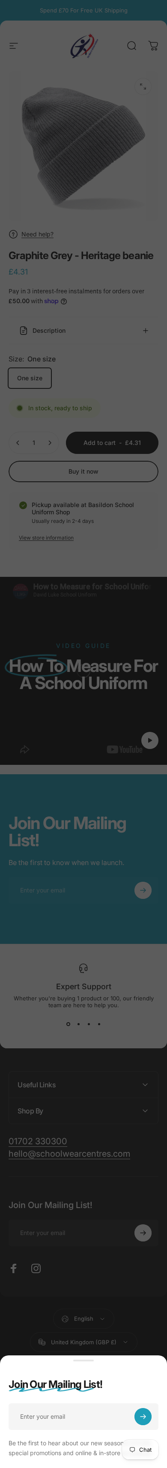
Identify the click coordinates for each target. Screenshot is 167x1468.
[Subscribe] (143, 1416)
